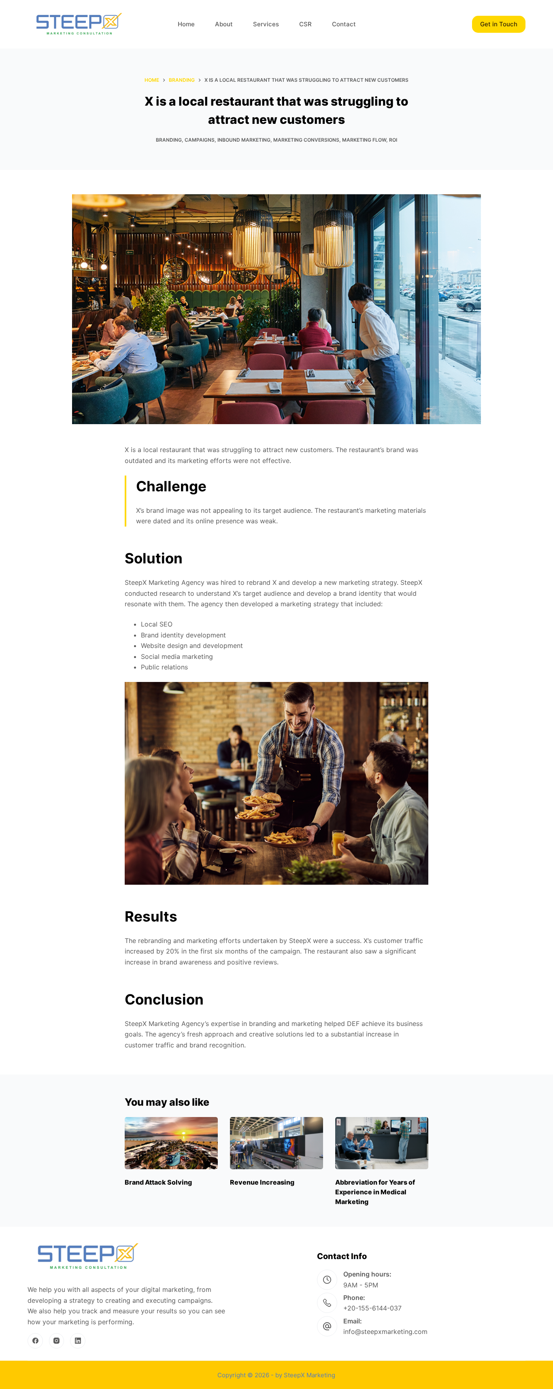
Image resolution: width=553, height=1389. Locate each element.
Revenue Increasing (262, 1182)
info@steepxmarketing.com (385, 1331)
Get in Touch (498, 24)
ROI (393, 140)
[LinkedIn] (77, 1341)
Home (186, 24)
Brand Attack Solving (158, 1182)
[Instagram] (56, 1341)
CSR (305, 24)
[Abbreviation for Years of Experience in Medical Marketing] (381, 1143)
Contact (344, 24)
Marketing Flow (364, 140)
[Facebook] (35, 1341)
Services (266, 24)
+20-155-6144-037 (372, 1308)
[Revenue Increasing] (276, 1143)
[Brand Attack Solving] (171, 1143)
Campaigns (200, 140)
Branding (169, 140)
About (224, 24)
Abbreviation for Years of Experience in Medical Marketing (375, 1192)
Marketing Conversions (306, 140)
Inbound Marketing (243, 140)
